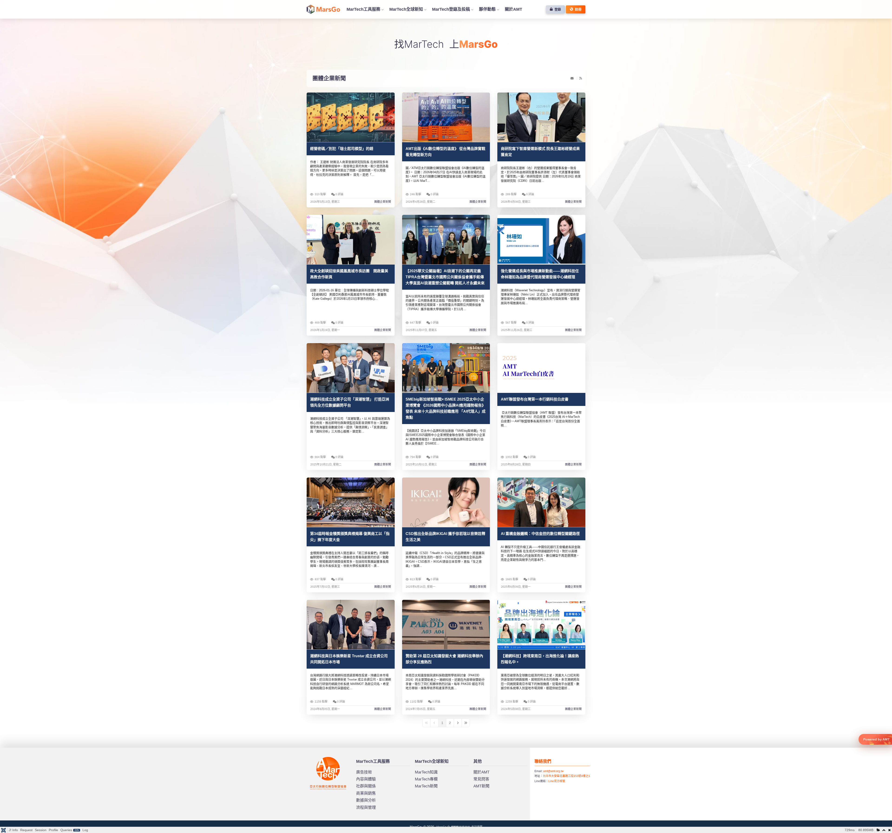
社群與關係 (366, 786)
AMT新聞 (481, 786)
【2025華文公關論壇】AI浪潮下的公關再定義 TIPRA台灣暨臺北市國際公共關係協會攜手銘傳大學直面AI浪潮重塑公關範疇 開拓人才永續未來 (445, 277)
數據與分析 (366, 800)
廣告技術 (364, 772)
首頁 (323, 9)
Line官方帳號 (556, 781)
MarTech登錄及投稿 (451, 9)
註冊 (577, 9)
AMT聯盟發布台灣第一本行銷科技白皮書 (534, 399)
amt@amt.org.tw (553, 771)
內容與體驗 (366, 779)
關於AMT (513, 9)
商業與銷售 (366, 793)
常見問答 (481, 779)
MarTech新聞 (426, 786)
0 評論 (339, 194)
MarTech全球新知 (406, 9)
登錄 (557, 9)
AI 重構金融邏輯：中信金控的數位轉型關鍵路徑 (540, 534)
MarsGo (314, 759)
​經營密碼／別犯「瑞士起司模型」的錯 (341, 149)
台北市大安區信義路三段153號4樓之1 (566, 776)
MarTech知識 (426, 772)
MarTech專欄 (426, 779)
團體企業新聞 (329, 78)
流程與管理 (366, 807)
